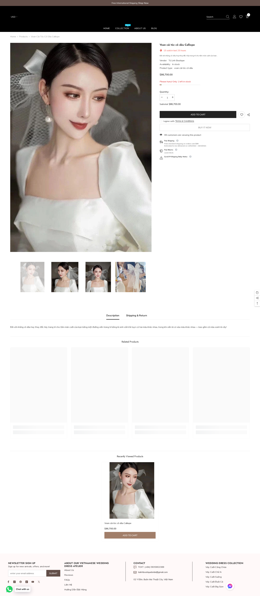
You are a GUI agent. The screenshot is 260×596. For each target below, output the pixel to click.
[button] (230, 586)
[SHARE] (247, 115)
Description (112, 315)
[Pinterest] (21, 582)
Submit (53, 573)
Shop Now (143, 3)
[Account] (234, 16)
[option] (81, 147)
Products (23, 36)
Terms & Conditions (184, 121)
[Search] (218, 16)
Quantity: (164, 91)
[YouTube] (33, 582)
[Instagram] (14, 582)
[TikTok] (27, 582)
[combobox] (215, 16)
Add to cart (198, 114)
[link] (241, 114)
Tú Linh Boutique (176, 60)
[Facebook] (8, 582)
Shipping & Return (136, 315)
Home (13, 36)
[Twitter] (39, 582)
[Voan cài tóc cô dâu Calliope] (130, 490)
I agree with (169, 121)
